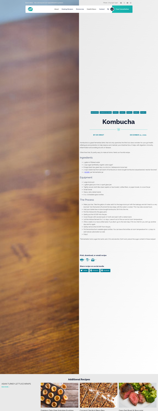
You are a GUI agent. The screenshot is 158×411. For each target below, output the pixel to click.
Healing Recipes (67, 9)
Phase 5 (143, 112)
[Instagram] (130, 2)
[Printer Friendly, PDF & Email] (88, 260)
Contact (102, 9)
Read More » (5, 387)
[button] (84, 270)
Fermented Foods (105, 112)
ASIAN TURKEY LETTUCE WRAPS (16, 384)
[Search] (108, 9)
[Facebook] (121, 2)
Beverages (94, 112)
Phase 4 (136, 112)
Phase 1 (115, 112)
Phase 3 (129, 112)
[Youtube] (127, 2)
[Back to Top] (154, 408)
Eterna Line (80, 9)
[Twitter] (124, 2)
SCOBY (87, 172)
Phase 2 (122, 112)
